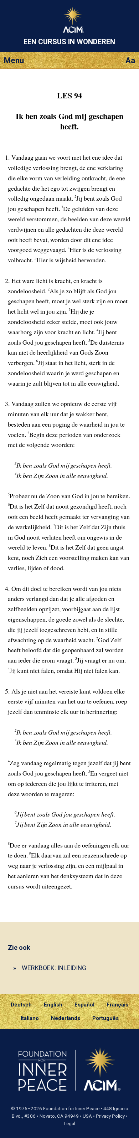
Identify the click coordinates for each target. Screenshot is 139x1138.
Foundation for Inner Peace (71, 1108)
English (53, 1004)
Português (105, 1018)
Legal (69, 1123)
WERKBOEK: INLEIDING (54, 968)
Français (117, 1004)
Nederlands (65, 1018)
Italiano (30, 1018)
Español (84, 1004)
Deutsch (21, 1004)
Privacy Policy (110, 1116)
